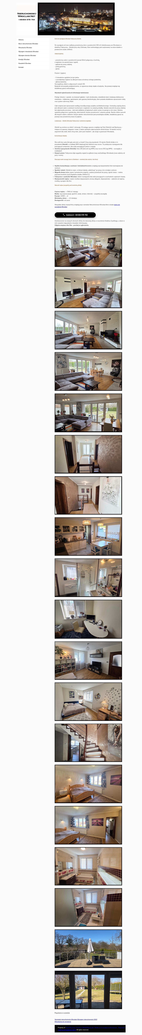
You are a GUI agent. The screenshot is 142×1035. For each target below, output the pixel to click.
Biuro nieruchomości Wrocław (28, 43)
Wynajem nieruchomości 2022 (87, 1019)
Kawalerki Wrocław (25, 63)
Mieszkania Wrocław (25, 47)
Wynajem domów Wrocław (27, 55)
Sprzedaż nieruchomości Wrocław (66, 1019)
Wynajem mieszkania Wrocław (28, 51)
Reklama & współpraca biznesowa (105, 1027)
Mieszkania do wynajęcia (63, 1021)
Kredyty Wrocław (24, 59)
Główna (21, 40)
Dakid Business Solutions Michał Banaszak (79, 1027)
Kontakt (21, 67)
